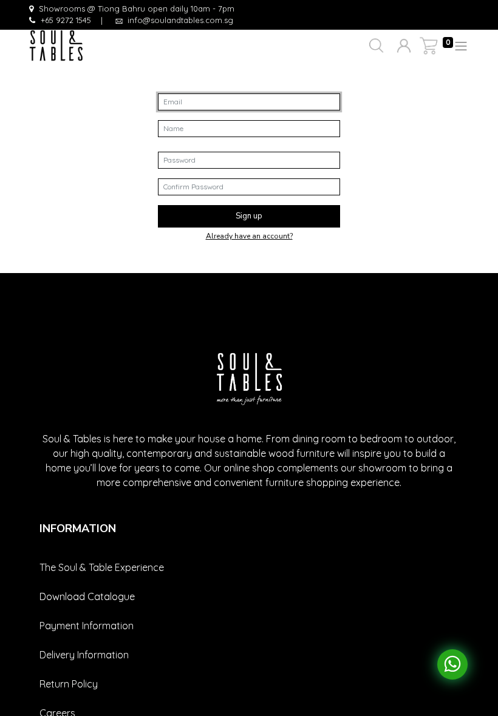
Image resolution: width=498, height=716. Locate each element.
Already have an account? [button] (249, 236)
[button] (375, 46)
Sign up (249, 216)
